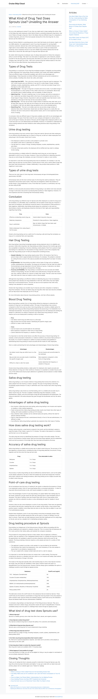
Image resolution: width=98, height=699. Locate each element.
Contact (84, 3)
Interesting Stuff (75, 3)
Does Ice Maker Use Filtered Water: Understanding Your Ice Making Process (31, 677)
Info (58, 3)
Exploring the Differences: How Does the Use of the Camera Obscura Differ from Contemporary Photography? (35, 688)
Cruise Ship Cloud (17, 4)
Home (10, 14)
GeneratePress (59, 696)
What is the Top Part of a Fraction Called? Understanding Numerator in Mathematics (29, 687)
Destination (65, 3)
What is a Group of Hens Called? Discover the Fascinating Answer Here (30, 671)
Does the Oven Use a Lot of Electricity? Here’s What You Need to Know (30, 681)
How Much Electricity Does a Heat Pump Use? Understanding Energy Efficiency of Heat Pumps (78, 44)
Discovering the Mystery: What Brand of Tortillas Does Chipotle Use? (78, 26)
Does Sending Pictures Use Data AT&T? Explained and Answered (28, 679)
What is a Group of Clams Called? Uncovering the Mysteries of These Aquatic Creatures (78, 32)
